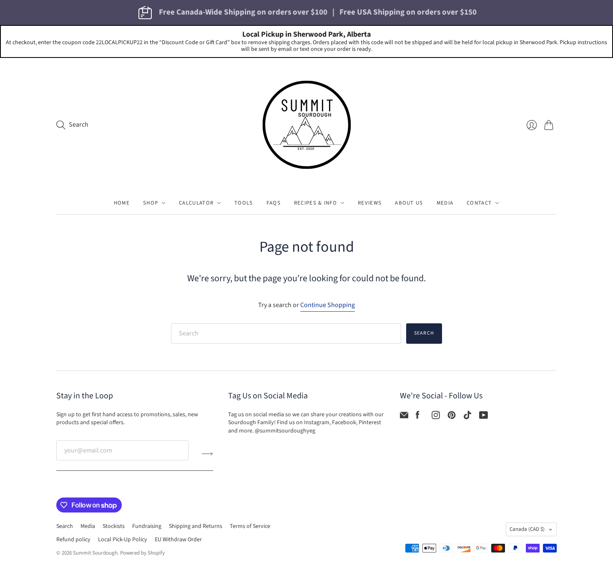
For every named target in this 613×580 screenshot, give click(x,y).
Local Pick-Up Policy (122, 539)
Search (424, 333)
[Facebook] (418, 417)
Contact (479, 203)
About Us (409, 203)
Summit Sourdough (95, 553)
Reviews (370, 203)
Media (445, 203)
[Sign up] (207, 453)
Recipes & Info (315, 203)
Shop (150, 203)
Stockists (114, 526)
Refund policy (73, 539)
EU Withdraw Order (178, 539)
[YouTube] (483, 417)
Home (122, 203)
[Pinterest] (451, 417)
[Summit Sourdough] (307, 125)
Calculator (196, 203)
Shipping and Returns (195, 526)
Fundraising (146, 526)
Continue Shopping (327, 305)
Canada (527, 529)
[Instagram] (436, 417)
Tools (243, 203)
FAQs (273, 203)
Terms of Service (250, 526)
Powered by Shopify (142, 553)
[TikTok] (467, 417)
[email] (404, 417)
